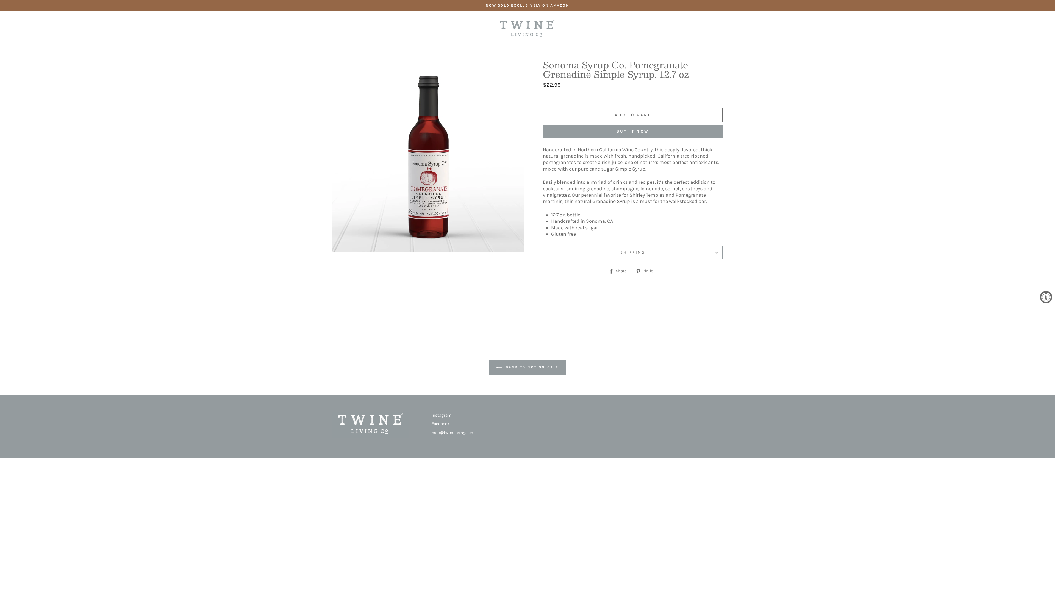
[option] (527, 5)
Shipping (632, 252)
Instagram (441, 415)
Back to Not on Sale (531, 367)
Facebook (441, 423)
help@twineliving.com (453, 432)
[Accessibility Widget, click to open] (1046, 297)
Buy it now (633, 131)
